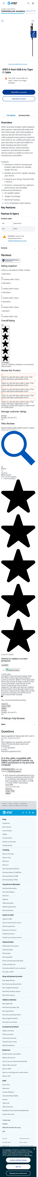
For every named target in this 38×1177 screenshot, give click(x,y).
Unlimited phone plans (9, 888)
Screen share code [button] (8, 1114)
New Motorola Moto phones (11, 991)
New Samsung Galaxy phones (11, 984)
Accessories (23, 803)
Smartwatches (7, 838)
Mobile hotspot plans (9, 907)
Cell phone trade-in (8, 934)
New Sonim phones (8, 995)
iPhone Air (5, 861)
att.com (4, 803)
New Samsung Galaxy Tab (10, 1007)
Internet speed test (8, 926)
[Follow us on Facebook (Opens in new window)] (26, 812)
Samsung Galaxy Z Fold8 (10, 876)
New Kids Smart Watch (9, 1022)
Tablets (4, 834)
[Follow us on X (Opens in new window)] (23, 812)
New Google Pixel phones (10, 988)
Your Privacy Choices (24, 1146)
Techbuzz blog (6, 1120)
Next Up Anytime (7, 910)
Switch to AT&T (7, 919)
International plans (8, 892)
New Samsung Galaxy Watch (11, 1015)
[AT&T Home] (12, 3)
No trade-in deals (8, 972)
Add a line (5, 896)
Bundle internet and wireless (11, 1054)
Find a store (6, 1085)
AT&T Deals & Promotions (10, 946)
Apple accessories (8, 1031)
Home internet (7, 831)
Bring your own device (9, 930)
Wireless (16, 803)
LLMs (3, 1131)
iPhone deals (6, 953)
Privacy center (23, 1142)
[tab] (11, 115)
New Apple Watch (8, 1011)
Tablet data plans (8, 903)
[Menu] (3, 3)
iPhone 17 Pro (6, 858)
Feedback (5, 1124)
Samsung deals (7, 957)
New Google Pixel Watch (10, 1018)
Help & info (5, 1103)
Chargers (4, 805)
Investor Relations (8, 1092)
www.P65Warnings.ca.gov (17, 241)
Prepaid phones (7, 845)
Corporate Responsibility (10, 1096)
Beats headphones (8, 1045)
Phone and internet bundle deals (12, 961)
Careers (4, 1099)
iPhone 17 (5, 865)
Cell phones (6, 823)
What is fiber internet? (9, 1065)
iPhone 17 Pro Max (8, 854)
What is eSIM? (6, 1069)
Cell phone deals (7, 950)
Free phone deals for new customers (14, 968)
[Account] (33, 3)
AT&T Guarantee (7, 1107)
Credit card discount (8, 964)
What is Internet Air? (8, 1058)
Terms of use (5, 1146)
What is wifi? (6, 1076)
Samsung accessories (9, 1038)
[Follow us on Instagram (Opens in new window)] (29, 812)
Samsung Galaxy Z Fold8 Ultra (11, 872)
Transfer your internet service (11, 937)
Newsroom (6, 1088)
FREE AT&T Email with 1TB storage (11, 1127)
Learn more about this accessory (17, 64)
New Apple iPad (7, 1004)
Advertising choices (24, 1138)
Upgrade (5, 899)
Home (10, 803)
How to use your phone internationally (14, 1061)
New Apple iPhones (8, 980)
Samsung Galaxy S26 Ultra (10, 869)
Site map (4, 1138)
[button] (30, 12)
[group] (18, 819)
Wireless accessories (9, 842)
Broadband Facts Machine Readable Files (15, 1110)
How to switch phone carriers (11, 923)
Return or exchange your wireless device (15, 1072)
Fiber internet (6, 827)
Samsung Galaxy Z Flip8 (10, 880)
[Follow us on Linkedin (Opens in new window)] (33, 812)
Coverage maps (6, 1142)
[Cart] (28, 3)
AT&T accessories (8, 1034)
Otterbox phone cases (9, 1042)
